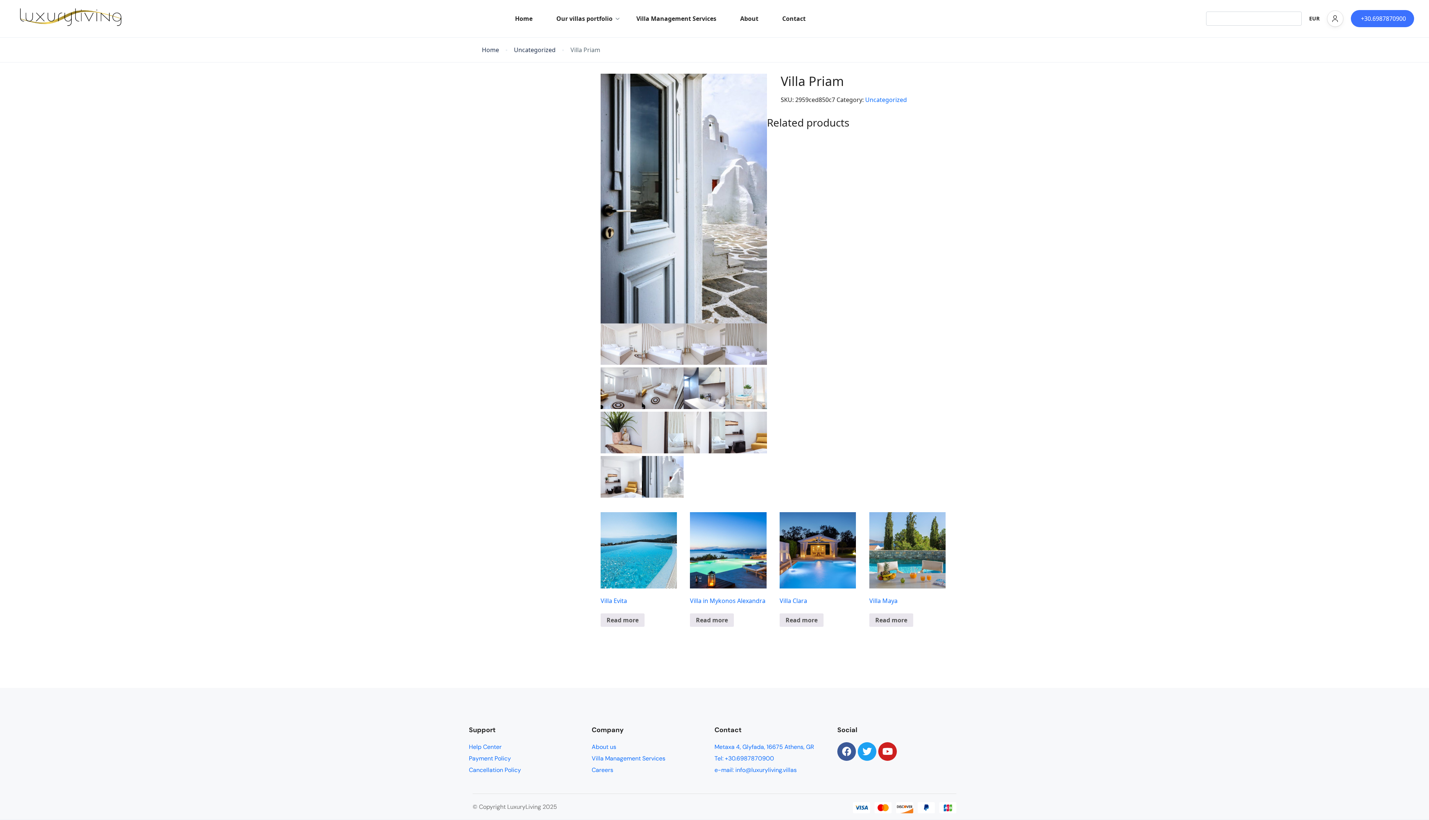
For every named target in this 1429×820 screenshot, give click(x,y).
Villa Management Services (676, 19)
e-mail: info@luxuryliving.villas (755, 770)
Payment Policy (490, 758)
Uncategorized (535, 50)
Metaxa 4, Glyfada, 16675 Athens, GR (764, 747)
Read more (623, 620)
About (749, 19)
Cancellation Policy (495, 770)
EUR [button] (1314, 18)
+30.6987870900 (1383, 19)
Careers (602, 770)
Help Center (485, 747)
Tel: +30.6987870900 (744, 758)
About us (604, 747)
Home (524, 19)
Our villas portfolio (584, 19)
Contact (794, 19)
